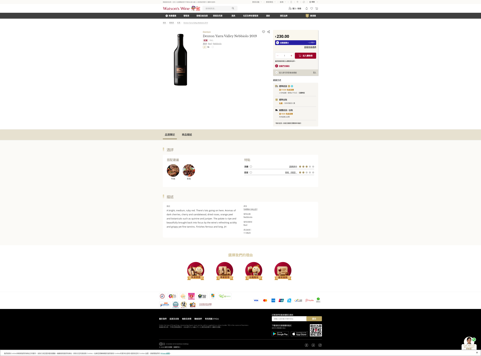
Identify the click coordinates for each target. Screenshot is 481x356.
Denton (207, 31)
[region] (240, 353)
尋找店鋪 (297, 2)
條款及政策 (186, 318)
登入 (314, 72)
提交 (314, 318)
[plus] (291, 56)
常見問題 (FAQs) (212, 318)
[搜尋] (232, 8)
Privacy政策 (165, 353)
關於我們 (163, 318)
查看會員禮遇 (310, 47)
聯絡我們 (198, 318)
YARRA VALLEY (250, 209)
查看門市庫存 (284, 66)
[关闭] (477, 352)
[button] (294, 8)
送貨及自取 (174, 318)
